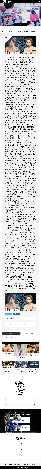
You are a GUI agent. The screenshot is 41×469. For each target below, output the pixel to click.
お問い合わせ (34, 464)
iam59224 (10, 318)
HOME (6, 464)
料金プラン (26, 464)
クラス (22, 464)
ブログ (30, 464)
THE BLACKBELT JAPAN (12, 464)
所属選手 (18, 464)
